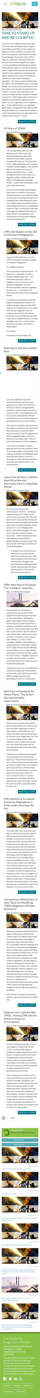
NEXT (13, 1118)
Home (7, 1385)
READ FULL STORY (27, 224)
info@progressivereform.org (14, 1352)
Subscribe (8, 1391)
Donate (16, 1385)
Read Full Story (27, 121)
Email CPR (21, 1391)
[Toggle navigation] (5, 4)
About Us (27, 1385)
